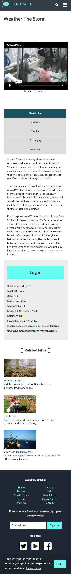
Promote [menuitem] (21, 502)
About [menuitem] (21, 499)
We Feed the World (14, 380)
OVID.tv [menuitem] (49, 502)
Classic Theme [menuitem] (49, 499)
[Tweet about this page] (23, 546)
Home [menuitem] (21, 487)
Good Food (10, 416)
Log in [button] (36, 272)
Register (31, 330)
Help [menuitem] (49, 491)
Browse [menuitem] (21, 491)
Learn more (33, 568)
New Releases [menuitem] (21, 495)
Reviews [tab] (35, 122)
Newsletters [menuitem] (49, 495)
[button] (56, 4)
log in (38, 325)
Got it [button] (59, 563)
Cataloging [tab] (35, 140)
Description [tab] (35, 113)
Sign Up (54, 525)
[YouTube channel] (35, 546)
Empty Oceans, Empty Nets (18, 451)
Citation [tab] (35, 131)
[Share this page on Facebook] (48, 546)
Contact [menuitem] (50, 487)
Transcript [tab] (35, 149)
